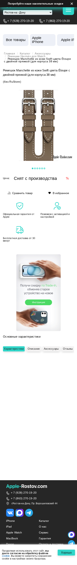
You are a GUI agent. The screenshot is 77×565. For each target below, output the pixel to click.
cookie (6, 556)
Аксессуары (43, 53)
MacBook (12, 538)
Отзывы (68, 348)
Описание (34, 348)
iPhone (10, 520)
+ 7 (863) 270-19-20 (56, 21)
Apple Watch (14, 532)
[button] (32, 168)
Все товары (16, 40)
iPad (9, 526)
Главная (9, 53)
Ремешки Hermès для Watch (26, 56)
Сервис (44, 532)
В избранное (61, 193)
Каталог (25, 53)
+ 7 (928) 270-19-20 (20, 21)
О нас (43, 526)
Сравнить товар (22, 193)
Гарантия (45, 538)
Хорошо (66, 552)
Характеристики (14, 348)
